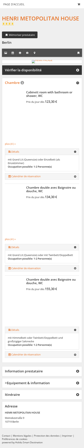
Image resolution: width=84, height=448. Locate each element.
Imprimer (67, 435)
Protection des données (47, 435)
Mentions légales (22, 435)
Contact (6, 435)
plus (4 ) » (10, 144)
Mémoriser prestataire (21, 35)
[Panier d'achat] (78, 4)
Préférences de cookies (14, 439)
